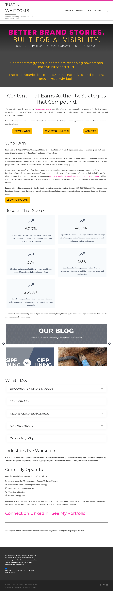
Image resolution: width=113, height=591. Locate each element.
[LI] (107, 584)
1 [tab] (54, 366)
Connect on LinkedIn (26, 513)
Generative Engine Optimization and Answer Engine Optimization (74, 176)
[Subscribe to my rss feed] (100, 584)
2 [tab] (58, 366)
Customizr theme (30, 587)
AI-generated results (43, 109)
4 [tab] (65, 366)
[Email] (104, 584)
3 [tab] (62, 366)
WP (13, 587)
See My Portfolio (69, 513)
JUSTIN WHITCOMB (17, 584)
